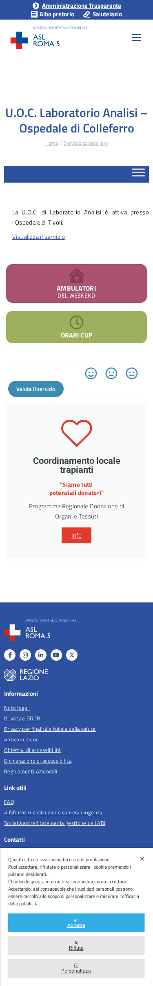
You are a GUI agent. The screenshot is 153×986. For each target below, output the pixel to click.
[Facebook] (10, 655)
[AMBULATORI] (76, 275)
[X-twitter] (72, 655)
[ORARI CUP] (76, 322)
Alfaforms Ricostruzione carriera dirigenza (53, 812)
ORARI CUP (76, 335)
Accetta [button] (76, 925)
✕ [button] (142, 858)
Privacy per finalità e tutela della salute (50, 729)
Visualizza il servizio (38, 236)
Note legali (17, 708)
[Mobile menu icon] (137, 37)
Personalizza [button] (76, 971)
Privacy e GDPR (22, 718)
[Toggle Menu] (138, 175)
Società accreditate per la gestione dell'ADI (54, 823)
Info (76, 535)
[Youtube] (56, 655)
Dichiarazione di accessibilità (37, 761)
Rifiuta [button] (76, 948)
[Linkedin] (41, 655)
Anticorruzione (21, 739)
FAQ (9, 802)
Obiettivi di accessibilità (32, 750)
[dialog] (76, 917)
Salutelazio (107, 14)
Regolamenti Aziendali (30, 771)
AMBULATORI (76, 288)
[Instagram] (25, 655)
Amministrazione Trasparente (81, 5)
